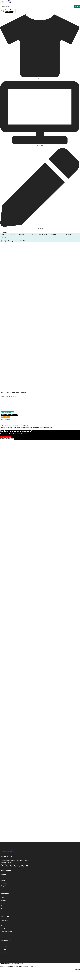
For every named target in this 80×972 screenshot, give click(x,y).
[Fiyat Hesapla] (39, 226)
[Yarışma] (39, 77)
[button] (9, 12)
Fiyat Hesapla (40, 228)
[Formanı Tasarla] (39, 144)
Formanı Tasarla (40, 145)
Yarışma (40, 78)
